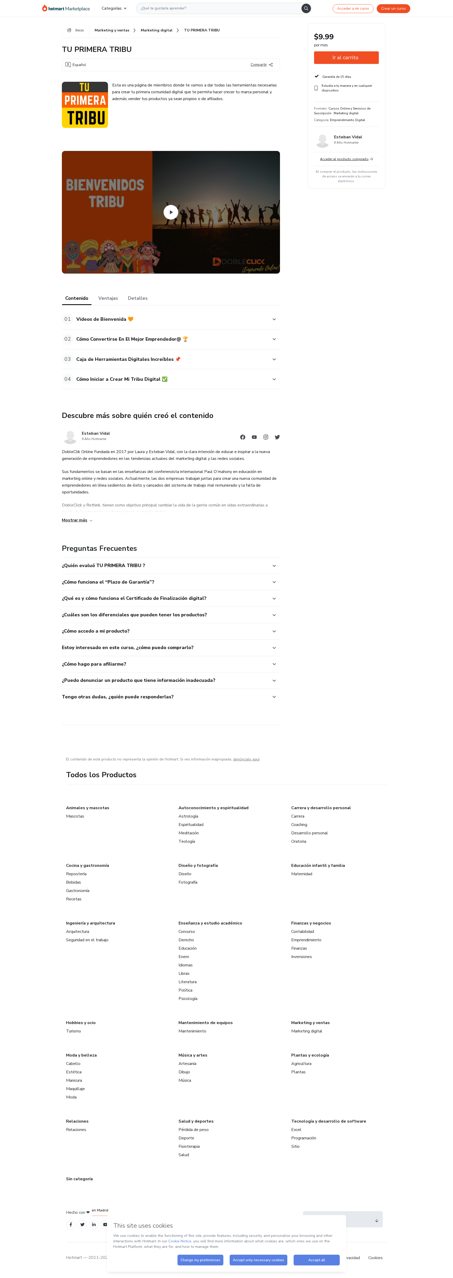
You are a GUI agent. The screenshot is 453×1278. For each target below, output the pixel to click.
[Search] (306, 8)
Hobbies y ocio (81, 1023)
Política (185, 990)
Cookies (375, 1258)
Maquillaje (75, 1089)
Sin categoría (79, 1179)
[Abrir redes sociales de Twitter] (277, 438)
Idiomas (186, 965)
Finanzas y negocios (311, 923)
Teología (187, 841)
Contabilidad (302, 931)
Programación (303, 1138)
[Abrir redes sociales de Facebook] (242, 438)
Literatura (188, 982)
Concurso (187, 931)
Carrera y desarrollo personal (321, 808)
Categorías (112, 8)
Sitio (295, 1146)
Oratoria (298, 841)
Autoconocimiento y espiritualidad (214, 808)
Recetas (74, 899)
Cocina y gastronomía (87, 865)
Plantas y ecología (310, 1055)
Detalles (138, 298)
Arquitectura (77, 931)
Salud (184, 1155)
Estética (74, 1072)
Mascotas (75, 816)
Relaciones (77, 1121)
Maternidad (301, 874)
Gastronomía (77, 891)
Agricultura (301, 1064)
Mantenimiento (192, 1031)
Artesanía (187, 1064)
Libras (184, 973)
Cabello (73, 1064)
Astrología (188, 816)
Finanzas (299, 948)
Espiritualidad (191, 825)
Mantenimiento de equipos (206, 1023)
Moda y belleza (81, 1055)
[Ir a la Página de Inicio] (67, 8)
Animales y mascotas (87, 808)
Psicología (188, 999)
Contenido (76, 298)
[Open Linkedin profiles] (94, 1224)
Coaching (299, 825)
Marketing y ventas (310, 1023)
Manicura (74, 1080)
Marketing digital (306, 1031)
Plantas (298, 1072)
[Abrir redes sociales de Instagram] (265, 438)
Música (185, 1080)
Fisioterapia (189, 1146)
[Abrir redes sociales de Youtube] (254, 438)
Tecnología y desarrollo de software (328, 1121)
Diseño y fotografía (198, 865)
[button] (165, 319)
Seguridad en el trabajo (87, 940)
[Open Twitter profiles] (82, 1224)
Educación (188, 948)
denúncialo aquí (246, 759)
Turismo (73, 1031)
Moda (71, 1097)
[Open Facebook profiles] (70, 1224)
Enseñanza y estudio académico (210, 923)
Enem (184, 957)
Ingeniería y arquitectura (90, 923)
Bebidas (73, 882)
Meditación (189, 833)
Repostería (76, 874)
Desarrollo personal (309, 833)
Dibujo (184, 1072)
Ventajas (108, 298)
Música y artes (193, 1055)
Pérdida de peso (194, 1130)
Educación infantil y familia (318, 865)
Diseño (185, 874)
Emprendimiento (306, 940)
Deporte (186, 1138)
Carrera (297, 816)
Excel (296, 1130)
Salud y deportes (196, 1121)
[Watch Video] (171, 212)
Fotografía (188, 882)
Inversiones (301, 957)
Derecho (186, 940)
